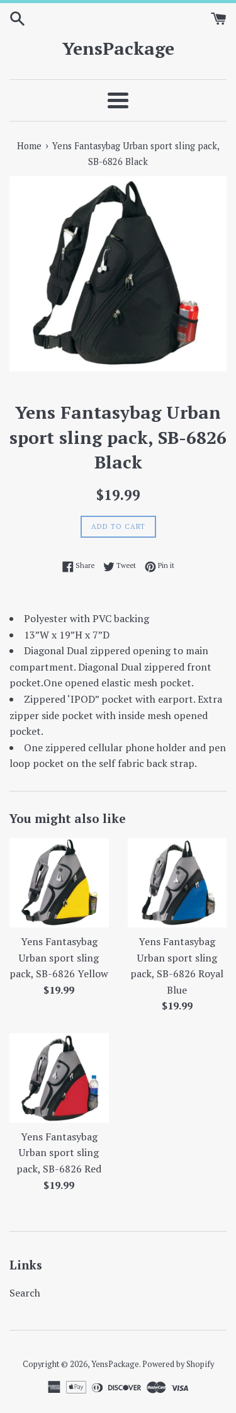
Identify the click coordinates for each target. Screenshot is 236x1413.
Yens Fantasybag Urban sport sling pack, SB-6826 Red (58, 1153)
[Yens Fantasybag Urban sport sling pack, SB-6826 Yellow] (59, 883)
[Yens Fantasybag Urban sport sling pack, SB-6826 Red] (59, 1078)
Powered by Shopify (178, 1364)
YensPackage (118, 48)
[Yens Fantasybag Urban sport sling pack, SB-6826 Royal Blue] (177, 883)
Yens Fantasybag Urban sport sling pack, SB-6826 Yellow (58, 957)
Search (24, 1293)
